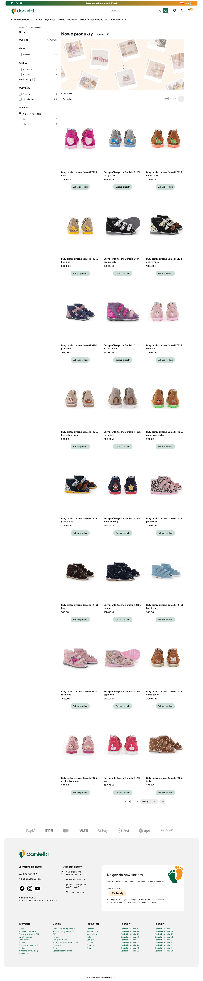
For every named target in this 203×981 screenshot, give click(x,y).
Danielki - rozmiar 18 (130, 928)
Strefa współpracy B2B (29, 934)
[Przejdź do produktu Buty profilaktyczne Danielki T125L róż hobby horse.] (80, 744)
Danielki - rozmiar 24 (130, 945)
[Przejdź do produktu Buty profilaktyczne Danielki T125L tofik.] (165, 744)
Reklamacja (24, 953)
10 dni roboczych (31, 99)
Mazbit (90, 942)
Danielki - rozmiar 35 (164, 951)
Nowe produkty (60, 939)
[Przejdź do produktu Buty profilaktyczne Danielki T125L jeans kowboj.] (123, 485)
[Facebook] (22, 888)
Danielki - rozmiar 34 (164, 948)
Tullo (89, 937)
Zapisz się (117, 893)
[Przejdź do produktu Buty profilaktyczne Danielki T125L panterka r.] (165, 485)
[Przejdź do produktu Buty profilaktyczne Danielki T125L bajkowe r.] (123, 658)
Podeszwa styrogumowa (64, 928)
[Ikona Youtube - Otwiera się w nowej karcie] (21, 3)
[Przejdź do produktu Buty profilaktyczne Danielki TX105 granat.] (123, 571)
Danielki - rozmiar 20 (130, 934)
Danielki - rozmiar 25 (130, 948)
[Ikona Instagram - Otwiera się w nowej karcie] (16, 3)
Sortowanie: (66, 93)
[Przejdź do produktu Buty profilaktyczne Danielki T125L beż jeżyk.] (123, 398)
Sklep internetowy (100, 977)
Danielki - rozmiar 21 (130, 937)
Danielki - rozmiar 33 (164, 945)
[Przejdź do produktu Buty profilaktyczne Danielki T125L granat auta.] (80, 485)
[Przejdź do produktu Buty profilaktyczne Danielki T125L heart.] (80, 139)
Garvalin (90, 939)
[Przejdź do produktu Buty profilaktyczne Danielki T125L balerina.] (165, 312)
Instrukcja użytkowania (63, 931)
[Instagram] (30, 888)
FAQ (54, 934)
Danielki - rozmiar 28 (164, 931)
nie (24, 124)
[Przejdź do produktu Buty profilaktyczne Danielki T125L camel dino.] (165, 139)
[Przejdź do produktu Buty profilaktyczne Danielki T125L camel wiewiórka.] (165, 398)
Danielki (22, 27)
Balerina (26, 74)
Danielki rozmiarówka (62, 951)
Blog (55, 948)
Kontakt (22, 942)
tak (24, 119)
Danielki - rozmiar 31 (164, 939)
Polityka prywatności (28, 945)
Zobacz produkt (80, 187)
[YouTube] (37, 888)
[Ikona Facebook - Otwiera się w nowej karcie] (12, 3)
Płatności (57, 937)
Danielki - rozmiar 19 (130, 931)
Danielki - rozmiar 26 (130, 951)
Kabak (90, 948)
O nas (21, 928)
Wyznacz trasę (74, 892)
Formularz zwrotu (27, 931)
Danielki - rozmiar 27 (164, 928)
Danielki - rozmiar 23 (130, 942)
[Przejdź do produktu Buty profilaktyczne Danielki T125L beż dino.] (80, 225)
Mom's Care (92, 934)
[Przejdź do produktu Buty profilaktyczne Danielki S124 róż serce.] (80, 658)
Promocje (57, 945)
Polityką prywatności (150, 902)
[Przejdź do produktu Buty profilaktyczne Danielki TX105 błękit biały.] (165, 571)
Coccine (90, 945)
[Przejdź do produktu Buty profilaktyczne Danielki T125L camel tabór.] (165, 658)
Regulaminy (24, 939)
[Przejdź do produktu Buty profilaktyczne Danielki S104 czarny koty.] (123, 225)
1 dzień (26, 94)
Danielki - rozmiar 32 (164, 942)
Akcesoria (27, 69)
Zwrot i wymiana (26, 937)
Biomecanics (92, 931)
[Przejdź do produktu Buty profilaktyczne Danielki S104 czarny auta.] (165, 225)
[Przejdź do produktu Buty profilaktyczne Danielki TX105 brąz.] (80, 571)
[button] (165, 10)
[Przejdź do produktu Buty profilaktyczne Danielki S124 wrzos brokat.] (123, 312)
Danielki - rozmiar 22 (130, 939)
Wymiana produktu (27, 951)
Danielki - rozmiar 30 (164, 937)
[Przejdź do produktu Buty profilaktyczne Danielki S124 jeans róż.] (80, 312)
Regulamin (136, 899)
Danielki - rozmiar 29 (164, 934)
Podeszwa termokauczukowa (66, 942)
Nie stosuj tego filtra (32, 114)
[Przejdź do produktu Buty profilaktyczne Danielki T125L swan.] (123, 744)
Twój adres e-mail (115, 888)
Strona (165, 99)
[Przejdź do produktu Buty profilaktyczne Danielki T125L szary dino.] (123, 139)
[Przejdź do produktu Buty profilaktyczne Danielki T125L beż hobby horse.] (80, 398)
